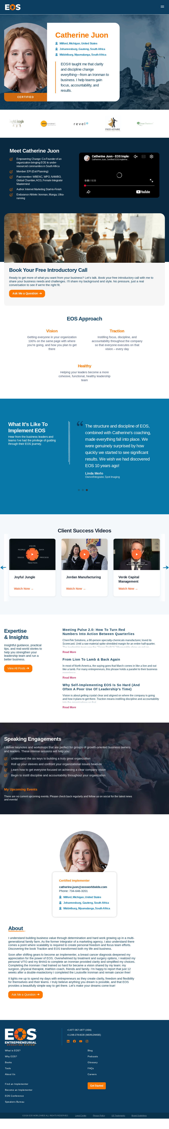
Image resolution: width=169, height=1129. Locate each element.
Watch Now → (24, 588)
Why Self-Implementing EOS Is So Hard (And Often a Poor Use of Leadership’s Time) (101, 687)
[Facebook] (74, 1041)
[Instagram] (86, 1041)
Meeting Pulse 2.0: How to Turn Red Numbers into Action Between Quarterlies (99, 632)
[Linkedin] (68, 1041)
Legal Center (80, 1115)
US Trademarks (118, 1115)
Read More (69, 652)
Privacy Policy (99, 1115)
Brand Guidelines (139, 1115)
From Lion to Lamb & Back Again (91, 659)
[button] (79, 490)
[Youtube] (80, 1041)
